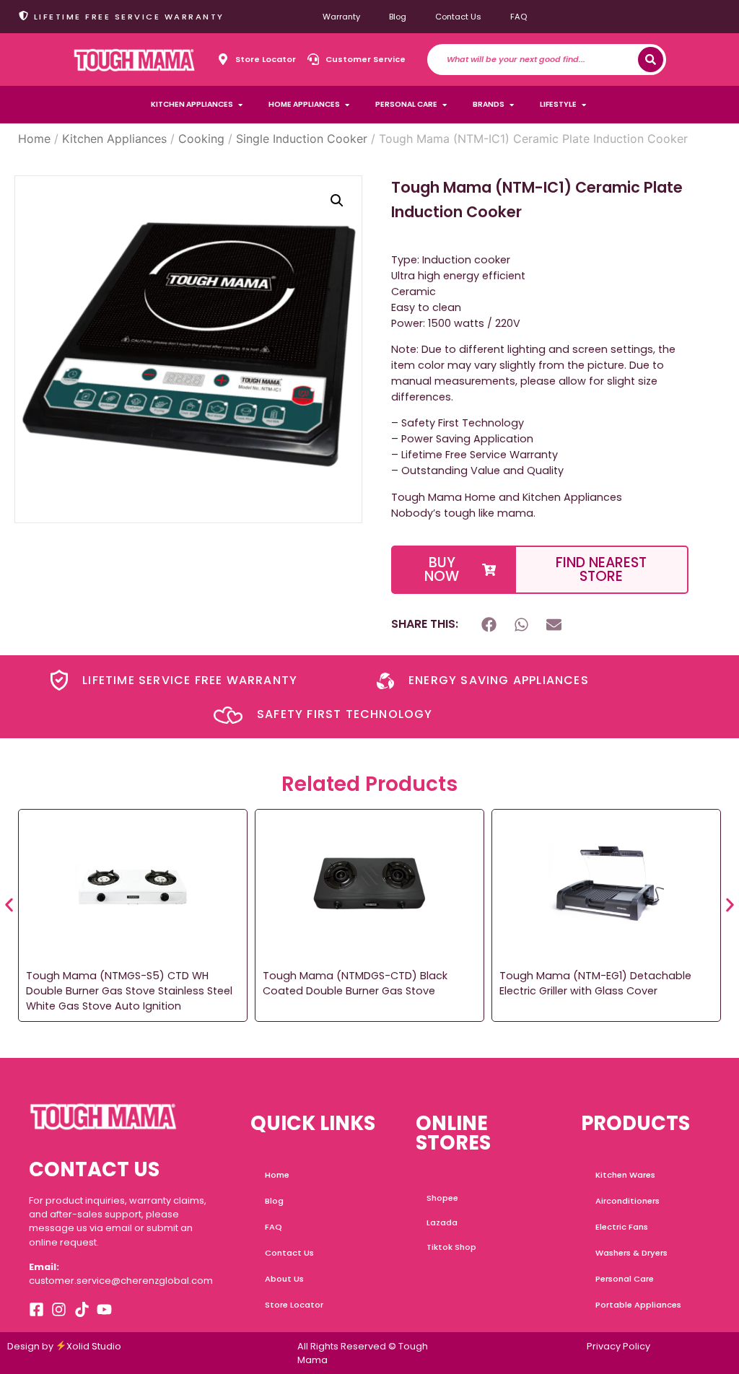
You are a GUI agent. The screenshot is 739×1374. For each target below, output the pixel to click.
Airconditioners (627, 1201)
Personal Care (624, 1279)
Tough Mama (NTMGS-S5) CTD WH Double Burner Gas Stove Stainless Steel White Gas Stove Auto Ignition (129, 990)
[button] (337, 201)
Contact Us (458, 16)
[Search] (650, 59)
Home (34, 138)
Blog (397, 16)
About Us (284, 1279)
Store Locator (294, 1304)
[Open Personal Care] (444, 104)
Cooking (201, 138)
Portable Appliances (638, 1304)
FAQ (518, 16)
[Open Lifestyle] (583, 104)
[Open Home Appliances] (347, 104)
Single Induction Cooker (301, 138)
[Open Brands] (511, 104)
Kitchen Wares (625, 1175)
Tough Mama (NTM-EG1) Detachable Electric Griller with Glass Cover (595, 983)
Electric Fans (621, 1227)
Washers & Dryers (631, 1253)
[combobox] (542, 59)
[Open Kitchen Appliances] (240, 104)
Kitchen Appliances (114, 138)
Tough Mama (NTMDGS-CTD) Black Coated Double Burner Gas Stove (355, 983)
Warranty (341, 16)
